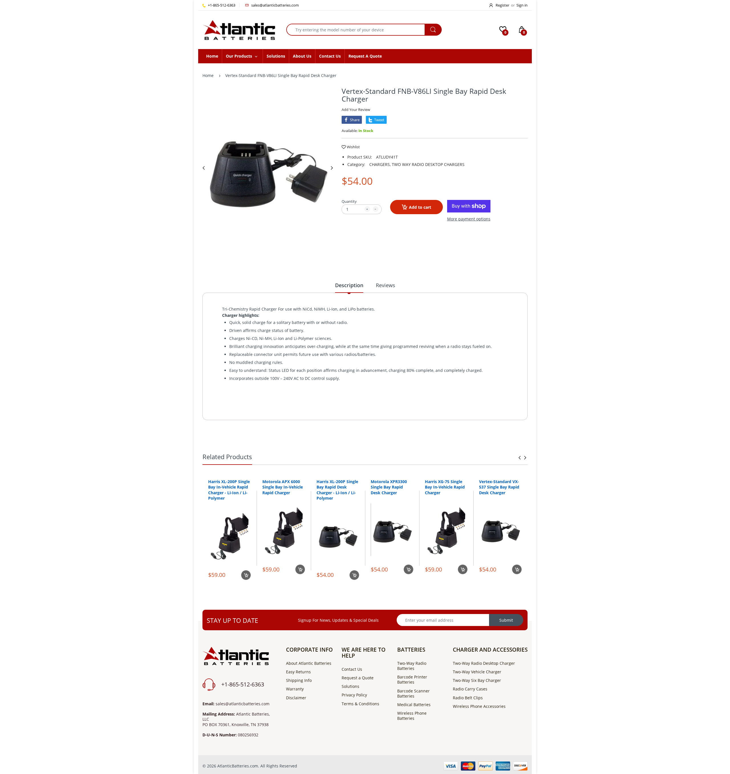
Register (502, 5)
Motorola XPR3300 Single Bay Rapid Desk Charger (389, 487)
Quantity (349, 201)
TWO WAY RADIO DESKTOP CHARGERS (428, 164)
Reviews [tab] (385, 285)
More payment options (468, 219)
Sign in (522, 5)
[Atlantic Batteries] (238, 29)
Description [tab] (349, 285)
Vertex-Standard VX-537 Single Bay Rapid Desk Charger (499, 487)
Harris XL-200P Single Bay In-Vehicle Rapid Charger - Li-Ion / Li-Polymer (229, 490)
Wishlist (353, 146)
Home (208, 75)
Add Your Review (356, 109)
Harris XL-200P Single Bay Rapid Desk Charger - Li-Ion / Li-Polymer (337, 490)
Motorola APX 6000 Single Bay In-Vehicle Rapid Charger (282, 487)
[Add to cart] (246, 575)
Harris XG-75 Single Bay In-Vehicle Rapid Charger (445, 487)
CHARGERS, (380, 164)
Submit (506, 620)
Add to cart (420, 207)
